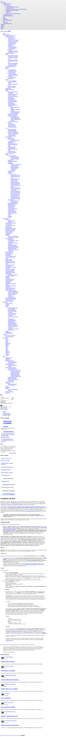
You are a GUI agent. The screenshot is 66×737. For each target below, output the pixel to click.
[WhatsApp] (20, 735)
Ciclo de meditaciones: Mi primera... (10, 679)
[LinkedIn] (22, 735)
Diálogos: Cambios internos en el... (9, 716)
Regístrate (3, 402)
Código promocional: (8, 494)
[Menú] (2, 31)
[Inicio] (5, 31)
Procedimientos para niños (7, 14)
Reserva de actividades (7, 422)
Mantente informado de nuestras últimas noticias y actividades (7, 440)
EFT (4, 16)
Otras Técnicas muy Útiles (7, 23)
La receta (16, 564)
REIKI (4, 17)
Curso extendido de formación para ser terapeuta (8, 435)
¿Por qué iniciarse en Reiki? (8, 707)
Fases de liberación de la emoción (8, 15)
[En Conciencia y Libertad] (6, 472)
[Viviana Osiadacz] (7, 467)
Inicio (2, 1)
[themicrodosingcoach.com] (8, 493)
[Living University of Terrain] (7, 487)
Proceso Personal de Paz (31, 511)
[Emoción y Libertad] (5, 460)
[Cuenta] (1, 405)
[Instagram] (9, 31)
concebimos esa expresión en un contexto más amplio (11, 504)
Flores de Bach (5, 22)
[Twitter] (21, 735)
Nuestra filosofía (3, 2)
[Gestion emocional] (5, 475)
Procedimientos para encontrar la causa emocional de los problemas (16, 9)
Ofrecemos (2, 25)
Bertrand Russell (12, 452)
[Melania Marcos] (8, 464)
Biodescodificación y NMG (7, 20)
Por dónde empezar (6, 4)
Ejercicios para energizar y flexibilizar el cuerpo (13, 13)
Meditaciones (5, 19)
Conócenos (2, 27)
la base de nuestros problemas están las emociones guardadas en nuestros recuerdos (26, 506)
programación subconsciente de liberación (14, 630)
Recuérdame (3, 400)
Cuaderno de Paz (8, 11)
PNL (4, 21)
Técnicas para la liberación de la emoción (12, 6)
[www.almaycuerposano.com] (6, 458)
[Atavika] (5, 481)
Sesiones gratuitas (8, 431)
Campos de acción (9, 5)
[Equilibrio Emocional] (6, 469)
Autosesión (7, 12)
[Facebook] (23, 735)
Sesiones (5, 426)
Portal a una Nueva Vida (7, 3)
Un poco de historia (6, 698)
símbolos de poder (27, 632)
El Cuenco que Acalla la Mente (30, 564)
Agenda (2, 26)
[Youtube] (8, 31)
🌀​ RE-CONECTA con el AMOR (9, 689)
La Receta (35, 630)
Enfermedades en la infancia (8, 670)
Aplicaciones (3, 24)
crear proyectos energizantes (18, 527)
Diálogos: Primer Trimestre (8, 661)
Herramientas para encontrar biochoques (12, 10)
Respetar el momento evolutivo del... (10, 725)
